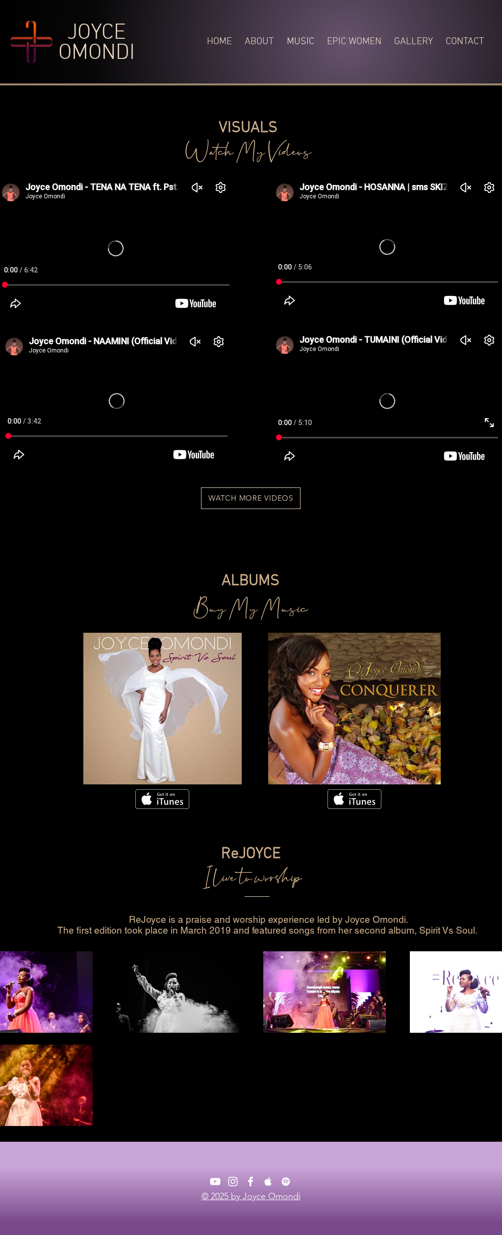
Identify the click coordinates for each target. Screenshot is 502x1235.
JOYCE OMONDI (96, 43)
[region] (162, 708)
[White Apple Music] (268, 1181)
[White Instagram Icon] (232, 1181)
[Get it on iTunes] (162, 799)
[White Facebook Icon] (250, 1181)
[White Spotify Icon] (285, 1181)
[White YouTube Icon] (215, 1181)
